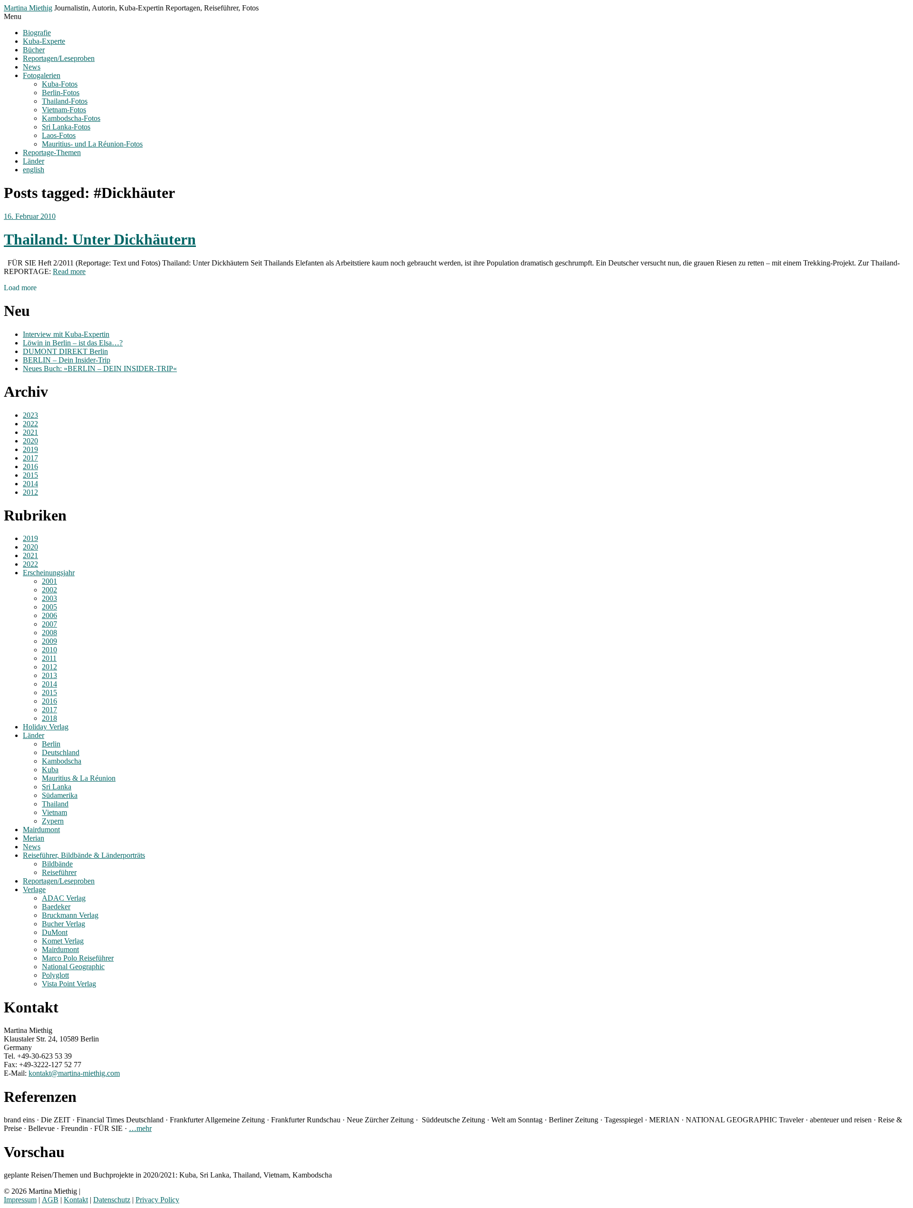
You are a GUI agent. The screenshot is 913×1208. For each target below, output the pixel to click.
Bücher (34, 50)
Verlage (34, 889)
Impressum (20, 1200)
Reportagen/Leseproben (59, 58)
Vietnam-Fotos (64, 110)
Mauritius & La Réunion (79, 778)
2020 (30, 441)
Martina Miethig (28, 8)
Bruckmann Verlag (70, 915)
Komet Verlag (63, 941)
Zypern (53, 821)
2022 (30, 424)
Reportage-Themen (52, 152)
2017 (30, 458)
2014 (30, 484)
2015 (30, 475)
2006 (49, 615)
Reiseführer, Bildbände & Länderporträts (84, 855)
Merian (33, 838)
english (33, 170)
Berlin (51, 744)
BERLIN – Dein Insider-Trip (66, 360)
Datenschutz (111, 1200)
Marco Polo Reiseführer (78, 958)
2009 (49, 641)
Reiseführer (59, 872)
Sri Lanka (56, 787)
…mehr (140, 1128)
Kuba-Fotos (60, 84)
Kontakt (76, 1200)
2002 (49, 590)
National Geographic (73, 966)
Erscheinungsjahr (49, 573)
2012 (30, 492)
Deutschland (60, 752)
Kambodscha (61, 761)
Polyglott (55, 975)
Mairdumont (41, 829)
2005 (49, 607)
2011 (49, 658)
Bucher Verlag (63, 924)
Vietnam (54, 812)
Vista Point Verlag (69, 984)
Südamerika (60, 795)
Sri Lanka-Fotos (66, 127)
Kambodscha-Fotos (71, 118)
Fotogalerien (41, 75)
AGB (50, 1200)
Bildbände (57, 864)
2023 (30, 415)
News (31, 67)
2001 (49, 581)
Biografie (37, 33)
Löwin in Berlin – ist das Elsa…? (73, 343)
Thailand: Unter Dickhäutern (100, 239)
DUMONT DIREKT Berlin (65, 351)
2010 (49, 650)
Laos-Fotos (59, 135)
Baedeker (56, 907)
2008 (49, 633)
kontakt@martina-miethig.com (74, 1073)
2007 (49, 624)
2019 (30, 449)
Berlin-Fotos (60, 92)
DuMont (55, 932)
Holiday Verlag (45, 727)
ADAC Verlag (64, 898)
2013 (49, 675)
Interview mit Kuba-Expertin (66, 334)
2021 (30, 432)
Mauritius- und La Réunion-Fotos (92, 144)
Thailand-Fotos (64, 101)
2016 (30, 466)
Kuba (50, 770)
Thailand (55, 804)
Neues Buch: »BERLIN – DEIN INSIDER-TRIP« (100, 368)
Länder (33, 161)
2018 (49, 718)
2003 (49, 598)
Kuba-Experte (44, 41)
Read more (69, 271)
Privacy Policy (157, 1200)
